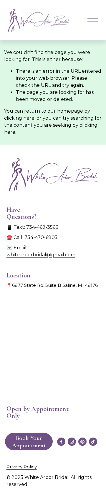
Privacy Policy (21, 467)
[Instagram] (72, 442)
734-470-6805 (40, 237)
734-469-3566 (42, 227)
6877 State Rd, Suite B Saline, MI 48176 (55, 285)
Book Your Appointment (29, 441)
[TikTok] (93, 442)
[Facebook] (61, 442)
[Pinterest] (82, 442)
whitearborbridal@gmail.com (40, 254)
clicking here (19, 118)
